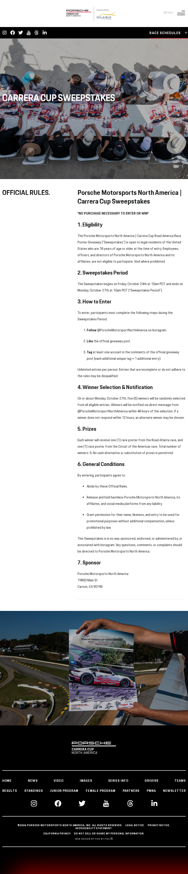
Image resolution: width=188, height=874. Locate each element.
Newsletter (174, 791)
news (33, 781)
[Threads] (36, 32)
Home (7, 781)
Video (59, 781)
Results (9, 791)
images (86, 781)
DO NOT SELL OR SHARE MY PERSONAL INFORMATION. (109, 834)
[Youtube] (28, 32)
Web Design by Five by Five (93, 839)
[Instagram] (4, 32)
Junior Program (64, 791)
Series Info (118, 781)
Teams (180, 781)
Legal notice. (135, 825)
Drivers (151, 781)
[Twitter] (20, 32)
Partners (131, 791)
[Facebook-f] (12, 32)
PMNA (151, 791)
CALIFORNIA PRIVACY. (57, 834)
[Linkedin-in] (44, 32)
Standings (33, 791)
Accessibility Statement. (94, 828)
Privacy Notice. (159, 825)
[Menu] (181, 13)
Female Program (101, 791)
